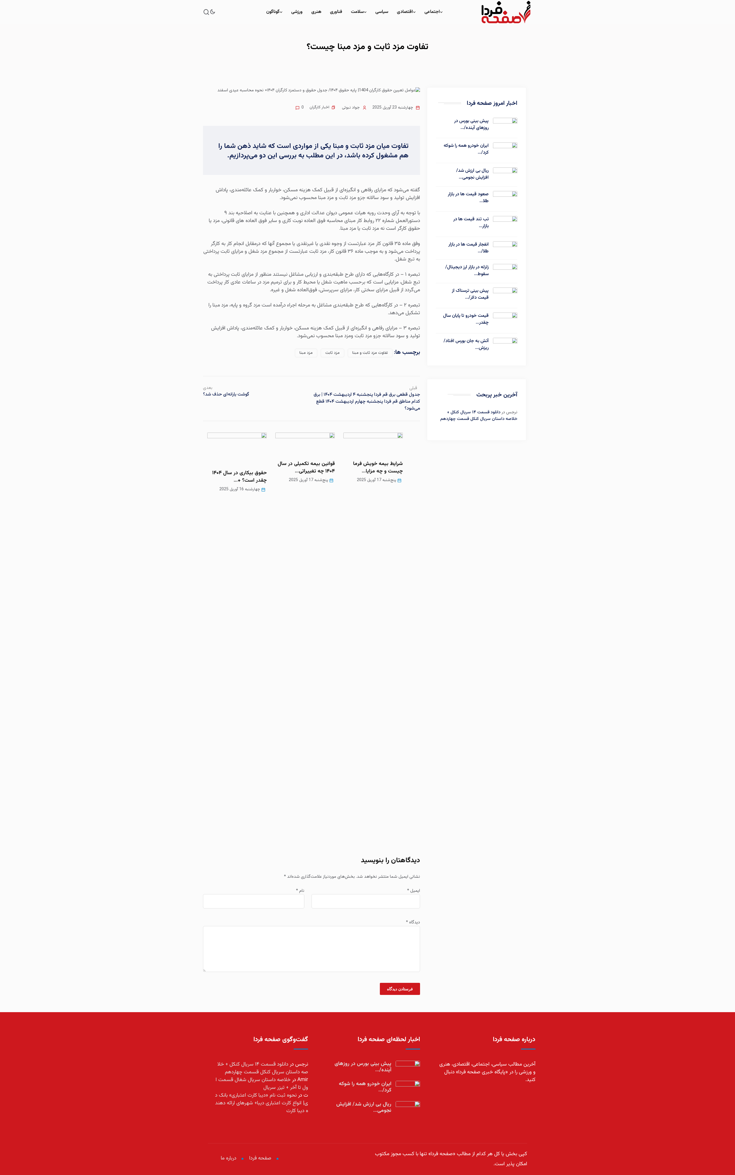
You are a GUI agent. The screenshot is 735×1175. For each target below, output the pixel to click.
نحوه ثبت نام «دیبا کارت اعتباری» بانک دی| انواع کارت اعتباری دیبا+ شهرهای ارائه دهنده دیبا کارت (261, 1103)
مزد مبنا (306, 353)
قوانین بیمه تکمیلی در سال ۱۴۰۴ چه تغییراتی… (306, 467)
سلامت (357, 12)
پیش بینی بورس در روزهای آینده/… (471, 125)
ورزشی (297, 12)
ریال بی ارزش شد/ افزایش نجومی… (472, 174)
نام (300, 891)
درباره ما (228, 1158)
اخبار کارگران (319, 108)
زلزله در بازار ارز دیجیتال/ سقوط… (467, 271)
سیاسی (381, 12)
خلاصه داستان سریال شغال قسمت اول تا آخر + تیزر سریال (262, 1084)
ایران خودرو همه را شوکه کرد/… (466, 149)
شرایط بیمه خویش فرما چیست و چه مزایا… (378, 467)
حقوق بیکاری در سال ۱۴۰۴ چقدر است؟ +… (239, 477)
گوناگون (273, 12)
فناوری (336, 12)
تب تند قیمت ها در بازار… (471, 223)
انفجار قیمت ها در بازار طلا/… (468, 248)
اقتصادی (405, 12)
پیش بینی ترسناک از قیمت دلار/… (470, 294)
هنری (316, 12)
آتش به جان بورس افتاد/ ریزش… (466, 345)
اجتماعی (432, 12)
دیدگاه (413, 922)
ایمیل (413, 891)
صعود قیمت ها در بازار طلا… (468, 198)
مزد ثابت (332, 353)
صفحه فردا (260, 1158)
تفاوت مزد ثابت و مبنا (370, 353)
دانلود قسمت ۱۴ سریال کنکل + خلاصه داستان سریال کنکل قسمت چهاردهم (478, 415)
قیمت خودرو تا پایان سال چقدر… (466, 319)
